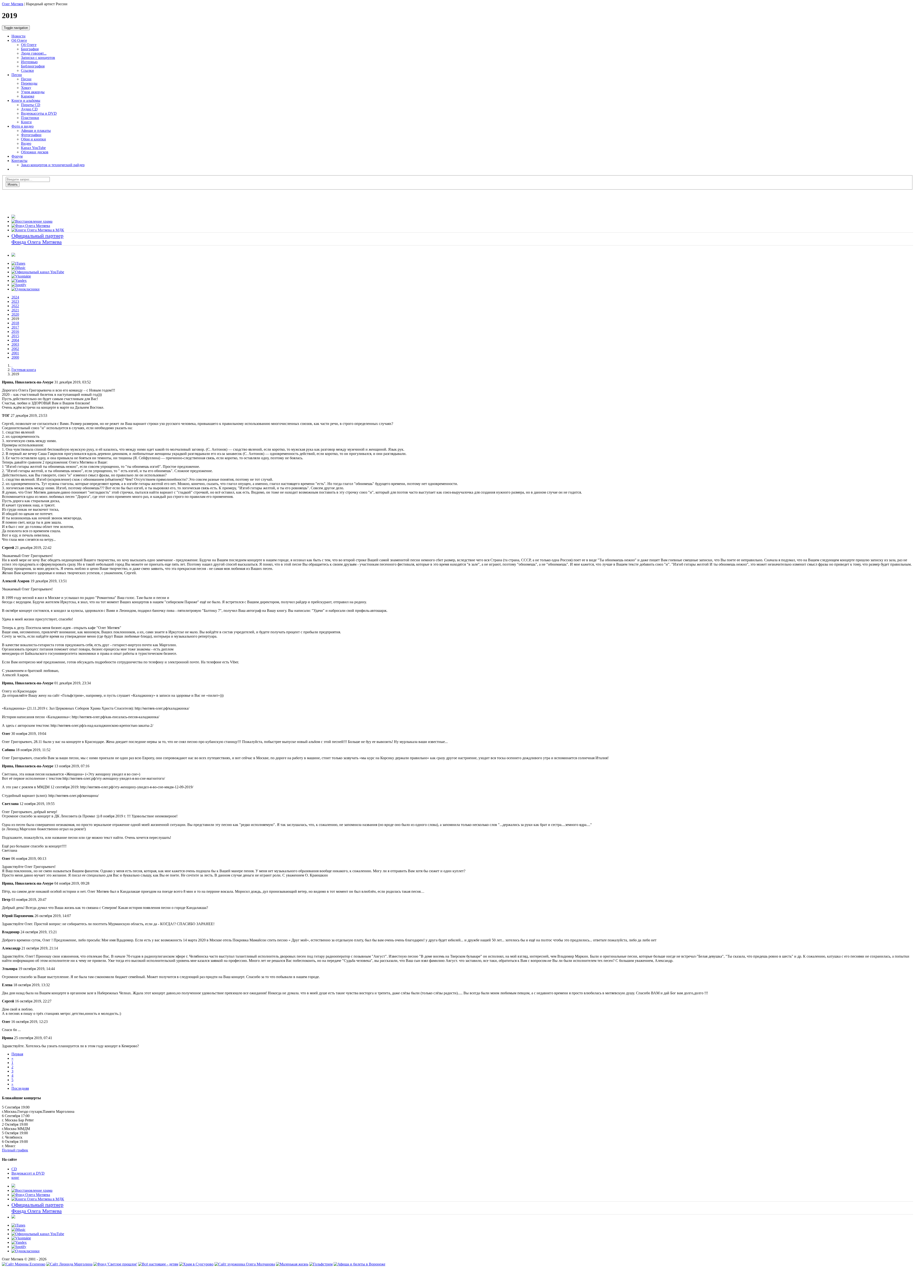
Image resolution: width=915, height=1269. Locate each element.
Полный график (15, 1150)
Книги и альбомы (25, 100)
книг (15, 1178)
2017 (15, 327)
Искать (13, 184)
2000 (15, 357)
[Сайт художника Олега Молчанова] (244, 1264)
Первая (17, 1054)
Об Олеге (19, 40)
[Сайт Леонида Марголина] (69, 1264)
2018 (15, 323)
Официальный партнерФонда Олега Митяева (37, 239)
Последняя (20, 1088)
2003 (15, 344)
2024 (15, 297)
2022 (15, 306)
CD (14, 1169)
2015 (15, 336)
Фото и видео (22, 126)
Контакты (19, 161)
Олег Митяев (12, 4)
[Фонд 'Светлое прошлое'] (115, 1264)
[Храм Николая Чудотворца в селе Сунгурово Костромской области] (196, 1264)
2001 (15, 353)
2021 (15, 310)
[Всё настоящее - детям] (158, 1264)
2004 (15, 340)
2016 (15, 332)
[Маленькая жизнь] (292, 1264)
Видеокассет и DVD (28, 1173)
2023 (15, 301)
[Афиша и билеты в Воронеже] (359, 1264)
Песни (16, 75)
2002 (15, 349)
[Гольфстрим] (321, 1264)
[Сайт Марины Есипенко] (23, 1264)
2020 (15, 314)
